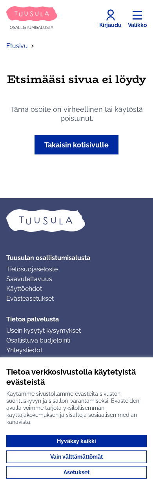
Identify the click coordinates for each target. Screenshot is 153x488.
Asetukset (76, 472)
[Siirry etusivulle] (76, 220)
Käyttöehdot (24, 288)
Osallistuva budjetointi (38, 340)
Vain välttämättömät (76, 457)
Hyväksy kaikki (76, 441)
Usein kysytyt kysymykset (43, 330)
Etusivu (17, 46)
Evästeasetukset (30, 298)
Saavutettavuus (29, 279)
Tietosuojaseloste (32, 269)
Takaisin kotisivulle (76, 145)
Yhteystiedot (24, 350)
